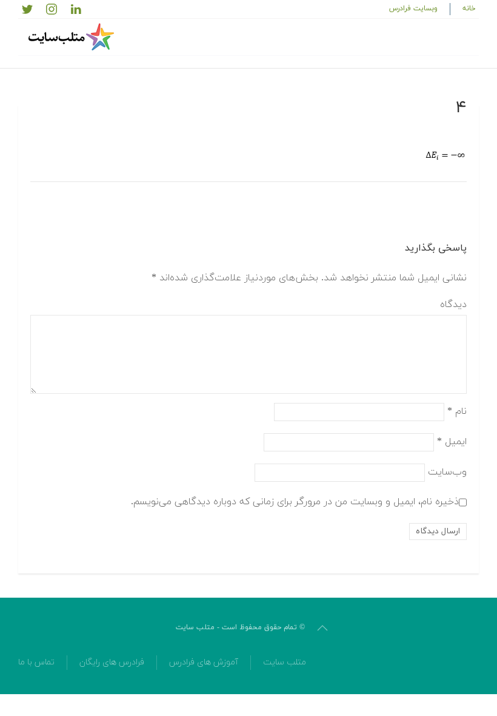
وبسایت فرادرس (413, 8)
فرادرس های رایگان (111, 662)
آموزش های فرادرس (203, 662)
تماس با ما (36, 662)
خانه (469, 8)
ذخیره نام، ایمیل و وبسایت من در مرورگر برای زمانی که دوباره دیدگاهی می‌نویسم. (295, 501)
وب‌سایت (447, 471)
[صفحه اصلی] (72, 37)
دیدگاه (453, 304)
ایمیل (452, 441)
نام (457, 410)
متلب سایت (284, 662)
